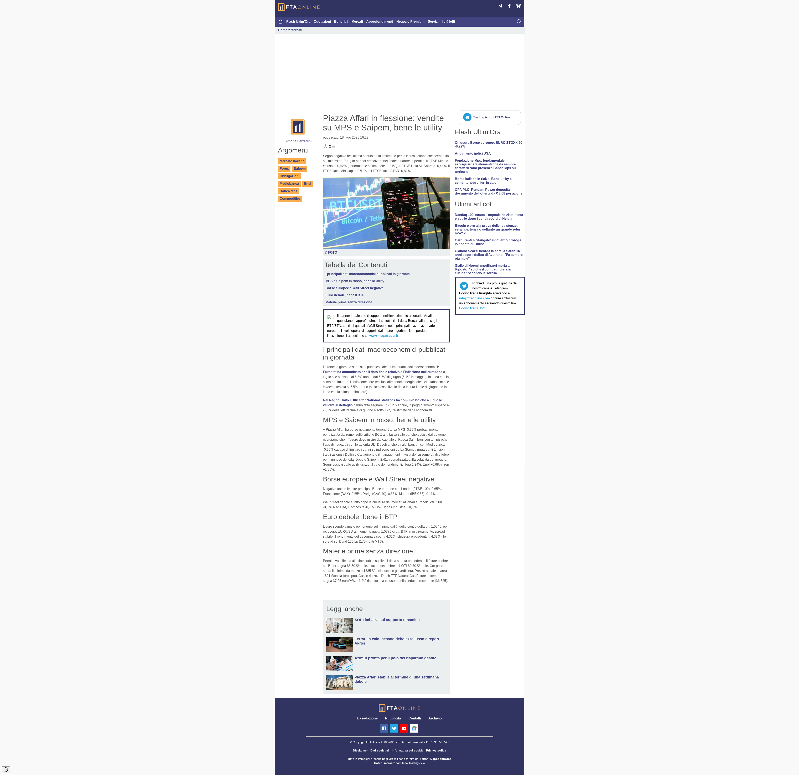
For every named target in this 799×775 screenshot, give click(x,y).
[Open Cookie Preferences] (6, 769)
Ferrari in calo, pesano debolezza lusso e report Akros (397, 641)
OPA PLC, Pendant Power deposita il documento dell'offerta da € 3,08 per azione (488, 191)
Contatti (414, 718)
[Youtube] (404, 728)
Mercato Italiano (292, 161)
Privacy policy (436, 750)
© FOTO (331, 252)
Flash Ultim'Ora (298, 21)
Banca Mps (288, 191)
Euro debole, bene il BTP (345, 295)
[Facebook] (384, 728)
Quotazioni (322, 21)
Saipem (300, 168)
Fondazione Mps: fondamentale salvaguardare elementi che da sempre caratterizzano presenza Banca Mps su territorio (485, 166)
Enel (307, 183)
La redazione (367, 718)
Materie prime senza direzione (348, 302)
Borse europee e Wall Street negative (354, 288)
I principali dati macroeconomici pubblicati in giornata (367, 274)
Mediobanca (289, 183)
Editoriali (341, 21)
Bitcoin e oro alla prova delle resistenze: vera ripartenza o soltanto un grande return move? (488, 229)
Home (282, 30)
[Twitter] (394, 728)
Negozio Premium (410, 21)
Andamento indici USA (473, 153)
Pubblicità (393, 718)
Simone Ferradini (297, 141)
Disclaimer (360, 750)
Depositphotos (441, 758)
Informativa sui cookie (407, 750)
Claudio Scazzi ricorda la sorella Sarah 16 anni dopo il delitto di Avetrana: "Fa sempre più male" (489, 254)
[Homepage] (299, 7)
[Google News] (414, 728)
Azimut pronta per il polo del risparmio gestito (396, 658)
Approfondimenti (379, 21)
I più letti (448, 21)
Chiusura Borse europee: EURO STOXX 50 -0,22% (488, 144)
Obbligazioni (289, 176)
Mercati (357, 21)
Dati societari (379, 750)
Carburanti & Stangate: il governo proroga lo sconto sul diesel (488, 242)
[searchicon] (519, 22)
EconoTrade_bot (472, 308)
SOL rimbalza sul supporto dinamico (387, 620)
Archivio (435, 718)
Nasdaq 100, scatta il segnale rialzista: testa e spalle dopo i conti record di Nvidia (489, 216)
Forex (284, 168)
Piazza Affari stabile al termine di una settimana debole (397, 679)
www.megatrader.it (383, 335)
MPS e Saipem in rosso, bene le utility (354, 281)
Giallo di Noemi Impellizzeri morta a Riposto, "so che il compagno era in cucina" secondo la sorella (483, 269)
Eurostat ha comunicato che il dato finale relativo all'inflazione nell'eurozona (382, 372)
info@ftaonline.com (474, 298)
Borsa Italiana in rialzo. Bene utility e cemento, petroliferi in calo (483, 180)
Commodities (290, 198)
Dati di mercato (385, 763)
